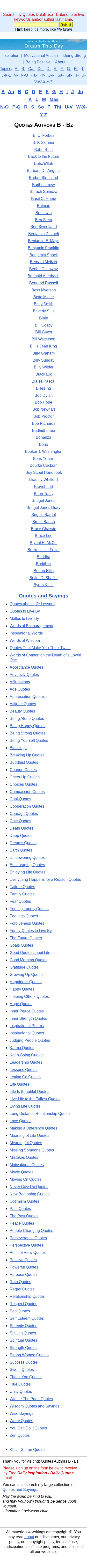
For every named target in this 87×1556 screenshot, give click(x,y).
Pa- (34, 75)
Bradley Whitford (43, 479)
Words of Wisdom (25, 640)
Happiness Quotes (26, 982)
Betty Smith (43, 304)
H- (76, 69)
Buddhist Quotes (24, 762)
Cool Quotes (20, 799)
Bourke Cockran (44, 465)
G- (69, 69)
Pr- (42, 75)
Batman (43, 206)
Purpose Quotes (23, 1274)
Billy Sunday (43, 360)
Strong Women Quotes (29, 1355)
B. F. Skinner (43, 142)
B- (23, 69)
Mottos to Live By (24, 618)
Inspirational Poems (27, 1026)
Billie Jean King (43, 346)
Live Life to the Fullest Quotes (35, 1099)
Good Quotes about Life (30, 953)
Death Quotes (21, 828)
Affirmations (20, 682)
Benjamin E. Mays (43, 241)
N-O (24, 75)
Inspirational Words (26, 633)
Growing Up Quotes (27, 974)
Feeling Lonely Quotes (29, 909)
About (60, 62)
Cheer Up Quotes (25, 777)
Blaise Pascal (43, 381)
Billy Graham (43, 353)
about (29, 1537)
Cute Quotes (20, 821)
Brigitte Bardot (43, 515)
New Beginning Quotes (30, 1194)
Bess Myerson (43, 290)
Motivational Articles (41, 55)
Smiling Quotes (23, 1333)
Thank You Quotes (26, 1377)
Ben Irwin (44, 213)
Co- (40, 69)
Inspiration (10, 55)
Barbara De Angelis (43, 170)
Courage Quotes (24, 814)
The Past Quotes (24, 1216)
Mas (54, 99)
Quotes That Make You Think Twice (40, 648)
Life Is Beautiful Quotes (29, 1092)
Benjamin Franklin (43, 248)
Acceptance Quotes (26, 667)
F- (62, 69)
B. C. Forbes (43, 135)
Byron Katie (44, 585)
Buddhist (43, 564)
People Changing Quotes (31, 1231)
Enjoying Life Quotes (27, 872)
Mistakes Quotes (24, 1157)
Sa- (61, 75)
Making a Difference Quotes (33, 1128)
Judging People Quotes (30, 1040)
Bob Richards (43, 423)
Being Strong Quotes (27, 733)
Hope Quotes (21, 1004)
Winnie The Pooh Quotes (31, 1399)
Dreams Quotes (23, 843)
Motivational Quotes (27, 1165)
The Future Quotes (26, 938)
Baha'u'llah (43, 163)
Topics (5, 69)
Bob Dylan (44, 395)
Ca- (31, 69)
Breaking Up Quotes (27, 755)
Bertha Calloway (43, 269)
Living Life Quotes (25, 1106)
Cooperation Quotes (27, 806)
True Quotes (20, 1384)
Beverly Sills (43, 311)
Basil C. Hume (43, 199)
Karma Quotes (22, 1048)
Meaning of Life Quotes (29, 1135)
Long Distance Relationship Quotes (40, 1113)
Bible (43, 318)
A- (17, 69)
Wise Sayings (21, 1413)
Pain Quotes (20, 1209)
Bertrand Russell (43, 283)
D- (49, 69)
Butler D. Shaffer (43, 578)
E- (56, 69)
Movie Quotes (21, 1172)
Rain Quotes (20, 1282)
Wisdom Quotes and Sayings (34, 1406)
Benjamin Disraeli (43, 234)
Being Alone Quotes (27, 718)
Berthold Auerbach (43, 276)
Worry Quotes (21, 1421)
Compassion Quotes (27, 792)
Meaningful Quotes (26, 1143)
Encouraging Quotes (27, 865)
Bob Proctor (43, 416)
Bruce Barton (43, 522)
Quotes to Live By (25, 611)
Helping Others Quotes (29, 996)
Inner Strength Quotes (28, 1018)
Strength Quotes (23, 1348)
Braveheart (43, 487)
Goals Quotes (21, 945)
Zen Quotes (20, 1435)
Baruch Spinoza (43, 191)
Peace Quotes (22, 1223)
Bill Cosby (43, 325)
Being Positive (38, 62)
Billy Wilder (43, 367)
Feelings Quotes (24, 916)
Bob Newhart (43, 409)
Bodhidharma (43, 430)
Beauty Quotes (22, 711)
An (11, 91)
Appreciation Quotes (27, 696)
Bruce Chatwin (43, 529)
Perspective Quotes (26, 1245)
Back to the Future (43, 156)
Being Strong (74, 55)
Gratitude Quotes (24, 967)
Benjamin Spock (43, 255)
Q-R (51, 75)
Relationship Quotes (27, 1296)
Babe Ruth (43, 150)
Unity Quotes (21, 1391)
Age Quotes (20, 689)
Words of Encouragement (31, 626)
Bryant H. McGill (44, 543)
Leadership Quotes (26, 1062)
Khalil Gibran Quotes (27, 1449)
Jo (80, 91)
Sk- (69, 75)
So (41, 106)
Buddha (43, 557)
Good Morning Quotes (28, 960)
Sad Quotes (20, 1311)
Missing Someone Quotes (32, 1150)
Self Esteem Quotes (27, 1318)
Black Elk (44, 374)
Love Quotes (20, 1121)
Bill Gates (43, 332)
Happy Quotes (22, 989)
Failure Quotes (22, 887)
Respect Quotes (23, 1304)
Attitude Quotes (23, 704)
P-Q (16, 106)
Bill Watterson (43, 339)
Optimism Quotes (24, 1201)
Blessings (18, 748)
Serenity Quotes (23, 1326)
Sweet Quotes (22, 1370)
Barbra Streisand (43, 178)
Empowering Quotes (27, 857)
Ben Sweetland (43, 227)
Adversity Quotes (24, 675)
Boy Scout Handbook (43, 472)
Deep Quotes (21, 835)
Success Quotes (24, 1362)
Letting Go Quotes (25, 1077)
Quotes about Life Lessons (32, 604)
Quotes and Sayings (43, 595)
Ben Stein (43, 220)
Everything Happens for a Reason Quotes (45, 879)
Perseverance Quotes (28, 1238)
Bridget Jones (43, 500)
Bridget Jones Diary (43, 507)
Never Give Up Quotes (29, 1187)
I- (83, 69)
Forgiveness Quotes (27, 923)
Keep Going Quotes (27, 1055)
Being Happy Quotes (27, 726)
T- (77, 75)
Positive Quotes (23, 1260)
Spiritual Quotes (23, 1340)
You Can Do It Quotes (28, 1428)
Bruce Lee (43, 536)
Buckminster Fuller (44, 550)
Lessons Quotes (23, 1070)
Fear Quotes (20, 901)
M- (16, 75)
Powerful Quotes (24, 1267)
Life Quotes (19, 1084)
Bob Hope (43, 402)
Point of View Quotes (28, 1252)
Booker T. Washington (43, 451)
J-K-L (6, 75)
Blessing (43, 388)
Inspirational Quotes (27, 1033)
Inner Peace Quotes (27, 1011)
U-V (69, 106)
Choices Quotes (23, 784)
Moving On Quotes (26, 1179)
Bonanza (43, 437)
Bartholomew (43, 185)
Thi (57, 106)
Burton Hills (44, 571)
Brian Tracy (43, 494)
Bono (43, 444)
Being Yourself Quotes (29, 740)
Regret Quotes (22, 1289)
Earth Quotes (21, 850)
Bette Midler (43, 297)
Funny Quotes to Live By (31, 931)
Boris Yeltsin (43, 458)
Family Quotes (22, 894)
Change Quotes (23, 770)
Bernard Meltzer (43, 262)
